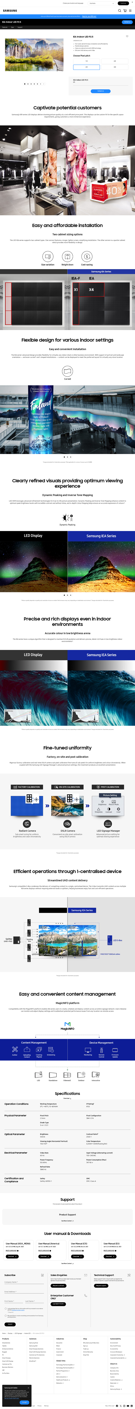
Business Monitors (7, 1367)
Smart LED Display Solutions (37, 1352)
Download (66, 1098)
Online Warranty (88, 1352)
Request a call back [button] (58, 1285)
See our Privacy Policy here (11, 1398)
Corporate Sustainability (117, 1358)
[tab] (24, 84)
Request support (101, 1285)
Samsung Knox (33, 1343)
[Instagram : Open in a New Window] (124, 1406)
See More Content (66, 1221)
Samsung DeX (33, 1346)
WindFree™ (32, 1361)
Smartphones (6, 1343)
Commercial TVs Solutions (37, 1355)
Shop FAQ (86, 1355)
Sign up (85, 1346)
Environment (114, 1343)
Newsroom (113, 1383)
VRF (3, 1370)
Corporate (59, 1355)
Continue (123, 3)
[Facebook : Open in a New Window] (117, 1406)
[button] (119, 10)
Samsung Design (115, 1389)
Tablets (4, 1346)
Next (131, 410)
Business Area (114, 1371)
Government (60, 1352)
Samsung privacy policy (18, 1310)
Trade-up (86, 1349)
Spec (12, 27)
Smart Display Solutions (36, 1349)
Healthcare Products (62, 1380)
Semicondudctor (61, 1377)
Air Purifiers (5, 1373)
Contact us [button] (127, 22)
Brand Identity (114, 1374)
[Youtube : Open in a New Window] (128, 1406)
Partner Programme (62, 1371)
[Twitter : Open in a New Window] (121, 1406)
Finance (58, 1349)
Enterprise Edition (7, 1349)
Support (20, 27)
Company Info (114, 1368)
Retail (58, 1346)
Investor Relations (115, 1380)
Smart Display (6, 1358)
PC (3, 1355)
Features (4, 27)
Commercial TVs (7, 1364)
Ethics (112, 1386)
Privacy (40, 1405)
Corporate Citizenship (116, 1355)
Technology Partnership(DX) (64, 1365)
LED (57, 1374)
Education (59, 1343)
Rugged (4, 1352)
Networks (59, 1383)
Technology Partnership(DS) (64, 1368)
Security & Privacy (115, 1346)
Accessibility (114, 1349)
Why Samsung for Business (91, 1343)
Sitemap (46, 1405)
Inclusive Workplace (116, 1352)
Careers (112, 1377)
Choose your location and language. (73, 3)
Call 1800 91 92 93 (58, 1304)
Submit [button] (10, 1324)
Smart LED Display (7, 1361)
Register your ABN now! (89, 16)
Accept (24, 1402)
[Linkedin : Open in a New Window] (132, 1406)
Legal (33, 1405)
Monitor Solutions (34, 1358)
